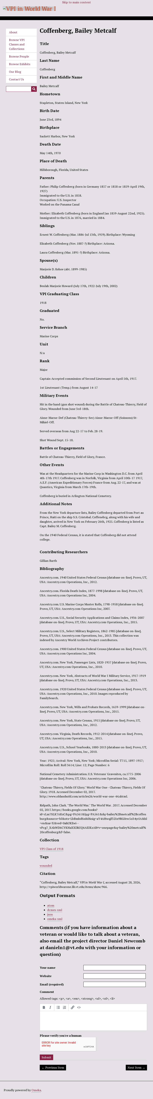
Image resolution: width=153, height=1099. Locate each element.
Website (45, 975)
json (50, 914)
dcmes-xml (54, 910)
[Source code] (79, 1007)
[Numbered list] (64, 1007)
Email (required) (52, 984)
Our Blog (15, 72)
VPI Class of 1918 (51, 849)
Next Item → (136, 1067)
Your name (47, 967)
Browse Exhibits (19, 64)
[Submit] (34, 89)
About (13, 32)
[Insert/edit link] (72, 1007)
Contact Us (16, 79)
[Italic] (50, 1007)
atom (50, 905)
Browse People (19, 56)
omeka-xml (54, 919)
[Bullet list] (58, 1007)
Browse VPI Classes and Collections (17, 44)
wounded (46, 866)
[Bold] (44, 1007)
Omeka (36, 1090)
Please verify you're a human (61, 1035)
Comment (47, 991)
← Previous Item (53, 1067)
